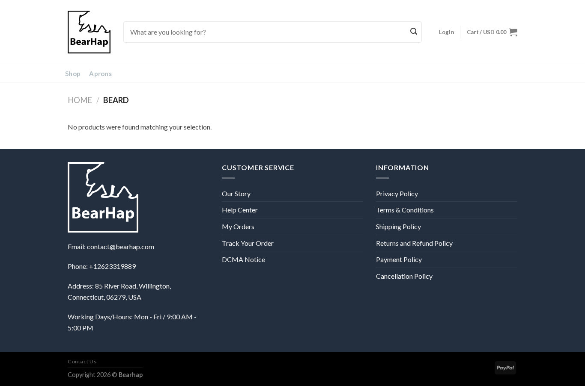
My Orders (238, 226)
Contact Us (82, 361)
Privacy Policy (397, 193)
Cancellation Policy (404, 276)
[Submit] (414, 32)
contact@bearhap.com (120, 246)
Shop (73, 73)
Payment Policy (399, 259)
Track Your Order (248, 243)
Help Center (240, 210)
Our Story (236, 193)
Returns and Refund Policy (414, 243)
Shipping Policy (398, 226)
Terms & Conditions (405, 210)
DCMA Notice (243, 259)
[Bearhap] (89, 32)
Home (80, 100)
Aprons (100, 73)
